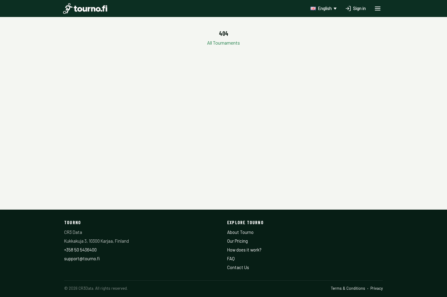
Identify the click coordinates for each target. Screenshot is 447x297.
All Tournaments (223, 43)
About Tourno (240, 232)
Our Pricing (237, 241)
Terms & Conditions (348, 288)
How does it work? (244, 249)
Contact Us (238, 267)
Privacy (376, 288)
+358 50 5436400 (80, 249)
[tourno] (85, 8)
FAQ (231, 258)
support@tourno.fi (82, 258)
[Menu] (377, 8)
